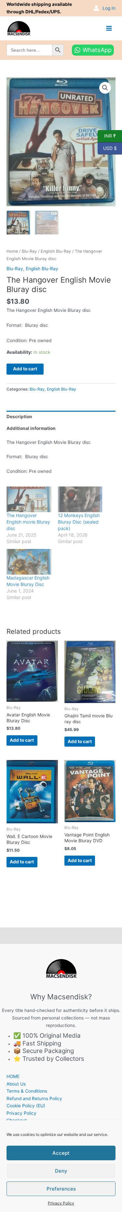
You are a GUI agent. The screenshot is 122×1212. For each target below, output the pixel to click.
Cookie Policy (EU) (26, 1105)
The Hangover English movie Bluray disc (28, 522)
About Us (16, 1083)
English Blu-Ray (56, 251)
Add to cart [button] (22, 740)
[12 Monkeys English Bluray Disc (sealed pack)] (80, 499)
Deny (61, 1171)
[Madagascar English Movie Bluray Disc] (29, 562)
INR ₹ (107, 136)
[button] (105, 88)
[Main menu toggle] (109, 28)
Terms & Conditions (27, 1091)
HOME (13, 1076)
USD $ (107, 148)
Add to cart (25, 368)
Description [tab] (19, 416)
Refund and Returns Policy (34, 1098)
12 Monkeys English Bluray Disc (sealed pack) (79, 522)
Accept (61, 1153)
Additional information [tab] (31, 428)
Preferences (61, 1189)
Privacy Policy (61, 1203)
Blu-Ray (29, 251)
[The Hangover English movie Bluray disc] (29, 499)
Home (12, 251)
